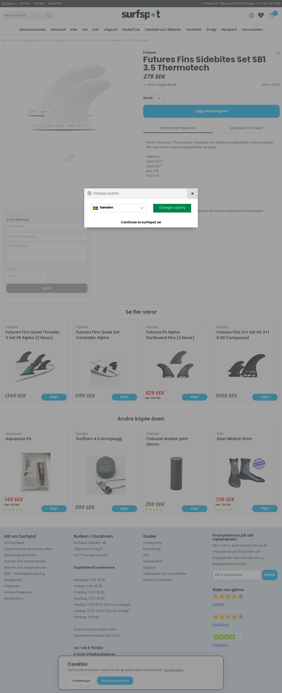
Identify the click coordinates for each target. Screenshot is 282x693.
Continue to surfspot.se (141, 222)
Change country (172, 208)
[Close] (192, 193)
